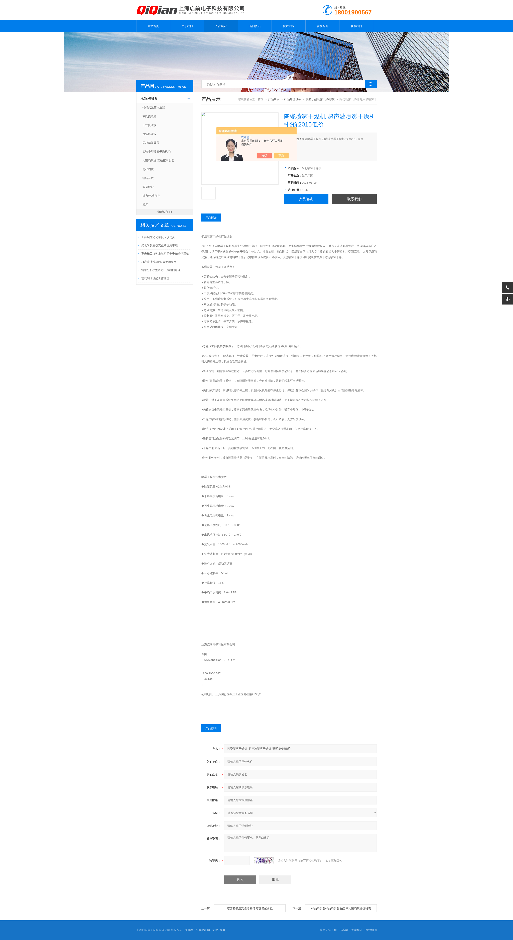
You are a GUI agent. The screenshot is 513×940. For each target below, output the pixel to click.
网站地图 (371, 930)
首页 (260, 99)
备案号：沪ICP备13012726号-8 (205, 930)
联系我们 (356, 26)
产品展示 (221, 26)
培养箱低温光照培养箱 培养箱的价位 (250, 908)
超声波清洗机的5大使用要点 (159, 261)
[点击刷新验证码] (264, 860)
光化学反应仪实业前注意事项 (159, 245)
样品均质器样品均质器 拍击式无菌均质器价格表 (341, 908)
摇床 (145, 204)
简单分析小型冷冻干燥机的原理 (161, 270)
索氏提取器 (149, 116)
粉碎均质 (148, 169)
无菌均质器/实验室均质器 (158, 160)
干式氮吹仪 (149, 125)
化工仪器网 (341, 930)
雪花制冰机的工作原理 (155, 278)
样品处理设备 (148, 98)
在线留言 (322, 26)
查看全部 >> (165, 211)
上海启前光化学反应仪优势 (158, 237)
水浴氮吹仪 (149, 134)
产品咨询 (306, 199)
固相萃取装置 (150, 142)
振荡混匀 (148, 186)
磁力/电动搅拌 (151, 195)
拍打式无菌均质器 (153, 107)
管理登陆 (356, 930)
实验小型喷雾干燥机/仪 (156, 151)
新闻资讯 (255, 26)
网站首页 (153, 26)
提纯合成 (148, 178)
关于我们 (187, 26)
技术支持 (288, 26)
